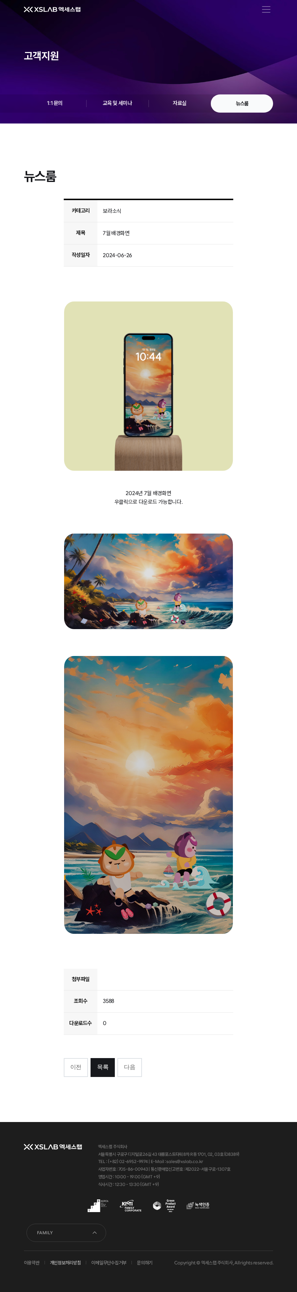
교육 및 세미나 (117, 103)
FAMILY (45, 1232)
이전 (75, 1067)
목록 (102, 1067)
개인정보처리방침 (65, 1262)
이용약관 (31, 1262)
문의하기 (144, 1262)
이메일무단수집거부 (108, 1262)
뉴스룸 (242, 103)
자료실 (180, 103)
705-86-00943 (133, 1169)
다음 (129, 1067)
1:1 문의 (54, 103)
